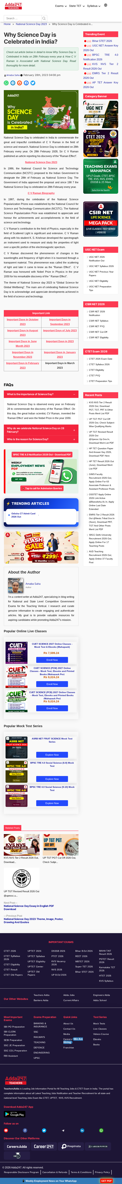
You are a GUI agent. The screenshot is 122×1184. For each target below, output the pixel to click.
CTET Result (10, 969)
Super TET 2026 (84, 966)
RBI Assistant (11, 1056)
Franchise (68, 1047)
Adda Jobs (69, 995)
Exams (59, 5)
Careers (73, 1041)
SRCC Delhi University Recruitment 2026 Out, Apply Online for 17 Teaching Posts (100, 540)
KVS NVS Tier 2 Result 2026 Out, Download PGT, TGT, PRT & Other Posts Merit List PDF (101, 408)
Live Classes (100, 1029)
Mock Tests (99, 1023)
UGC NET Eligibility (98, 281)
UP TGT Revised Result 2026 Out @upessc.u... (21, 893)
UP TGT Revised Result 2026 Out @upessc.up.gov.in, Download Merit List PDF (101, 437)
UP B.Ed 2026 (58, 975)
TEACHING (40, 1042)
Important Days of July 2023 (60, 330)
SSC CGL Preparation (15, 1050)
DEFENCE (39, 1047)
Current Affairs (71, 1000)
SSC (36, 1032)
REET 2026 (81, 956)
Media (66, 1034)
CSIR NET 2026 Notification (97, 313)
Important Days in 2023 (60, 341)
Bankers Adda (41, 1000)
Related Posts (12, 827)
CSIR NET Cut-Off (98, 332)
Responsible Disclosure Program (21, 1172)
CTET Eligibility (97, 370)
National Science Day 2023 (31, 24)
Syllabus (92, 5)
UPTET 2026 (34, 951)
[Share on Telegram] (12, 83)
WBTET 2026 (82, 961)
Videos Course (101, 1034)
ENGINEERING (42, 1052)
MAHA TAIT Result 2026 (105, 952)
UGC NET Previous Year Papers (101, 273)
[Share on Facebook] (26, 83)
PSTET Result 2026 (106, 961)
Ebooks (97, 1039)
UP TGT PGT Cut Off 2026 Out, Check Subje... (59, 859)
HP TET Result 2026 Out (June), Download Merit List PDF (101, 465)
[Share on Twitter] (32, 83)
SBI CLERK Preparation (10, 1033)
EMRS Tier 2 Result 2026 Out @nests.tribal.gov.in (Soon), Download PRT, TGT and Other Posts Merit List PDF (102, 522)
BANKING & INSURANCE (40, 1025)
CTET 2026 (10, 951)
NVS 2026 (56, 969)
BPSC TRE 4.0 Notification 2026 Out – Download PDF (42, 454)
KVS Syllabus (106, 981)
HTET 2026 (105, 975)
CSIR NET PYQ (97, 326)
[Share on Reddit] (19, 83)
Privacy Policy (102, 1172)
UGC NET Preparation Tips (100, 288)
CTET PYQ (94, 375)
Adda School (100, 1000)
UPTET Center (35, 966)
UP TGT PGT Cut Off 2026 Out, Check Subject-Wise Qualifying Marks (102, 423)
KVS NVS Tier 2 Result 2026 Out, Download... (21, 859)
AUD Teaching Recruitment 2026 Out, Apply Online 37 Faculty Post (101, 557)
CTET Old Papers (13, 975)
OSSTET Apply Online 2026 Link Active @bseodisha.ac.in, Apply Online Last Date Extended (101, 501)
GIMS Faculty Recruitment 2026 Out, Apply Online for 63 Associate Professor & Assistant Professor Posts (102, 481)
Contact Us (69, 1029)
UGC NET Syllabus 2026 (101, 266)
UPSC (37, 1058)
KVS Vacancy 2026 (58, 963)
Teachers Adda (41, 995)
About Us (68, 1023)
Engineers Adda (101, 995)
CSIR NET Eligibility (98, 337)
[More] (106, 5)
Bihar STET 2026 (102, 41)
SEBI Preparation (13, 1040)
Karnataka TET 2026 (107, 969)
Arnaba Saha (13, 75)
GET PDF (106, 1181)
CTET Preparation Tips (100, 381)
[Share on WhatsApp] (6, 83)
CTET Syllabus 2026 (99, 364)
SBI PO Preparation (14, 1026)
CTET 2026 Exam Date (100, 359)
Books (96, 1044)
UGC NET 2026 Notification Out (97, 259)
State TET (75, 5)
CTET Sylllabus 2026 (12, 958)
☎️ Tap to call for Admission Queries (42, 488)
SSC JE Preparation (14, 1045)
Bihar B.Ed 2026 (84, 951)
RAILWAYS (39, 1037)
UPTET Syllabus (36, 956)
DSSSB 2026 (58, 951)
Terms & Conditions (81, 1172)
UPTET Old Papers (34, 973)
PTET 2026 (57, 956)
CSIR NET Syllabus (98, 320)
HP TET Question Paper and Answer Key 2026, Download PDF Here (101, 452)
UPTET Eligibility (36, 961)
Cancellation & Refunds (54, 1172)
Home (7, 24)
